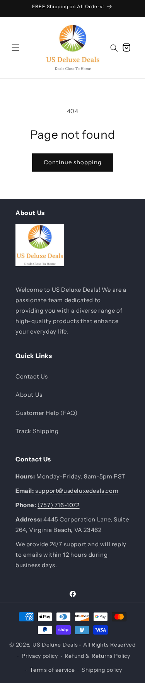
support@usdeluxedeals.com (76, 490)
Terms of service (52, 669)
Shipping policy (102, 669)
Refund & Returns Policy (97, 655)
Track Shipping (36, 431)
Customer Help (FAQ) (46, 412)
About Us (29, 394)
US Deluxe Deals (55, 644)
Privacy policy (40, 655)
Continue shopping (73, 162)
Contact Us (31, 376)
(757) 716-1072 (58, 505)
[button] (15, 47)
